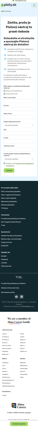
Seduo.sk (22, 342)
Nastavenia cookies (8, 292)
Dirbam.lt (4, 371)
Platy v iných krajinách (8, 198)
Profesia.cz (5, 339)
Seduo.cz (23, 339)
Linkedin (4, 263)
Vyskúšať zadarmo (19, 424)
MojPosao (23, 362)
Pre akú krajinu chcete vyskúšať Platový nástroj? (17, 154)
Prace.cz (4, 342)
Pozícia (6, 105)
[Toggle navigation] (34, 5)
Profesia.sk (5, 336)
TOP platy (4, 208)
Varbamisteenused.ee (8, 386)
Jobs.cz (4, 334)
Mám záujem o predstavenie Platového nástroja (17, 87)
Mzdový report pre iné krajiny (11, 239)
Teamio (22, 336)
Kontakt (4, 256)
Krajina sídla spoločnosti (12, 121)
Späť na (6, 11)
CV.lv (3, 365)
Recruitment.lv (6, 383)
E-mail (6, 138)
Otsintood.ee (6, 377)
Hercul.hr (22, 371)
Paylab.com (23, 351)
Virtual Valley (23, 374)
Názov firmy (8, 113)
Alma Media (26, 306)
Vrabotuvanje (24, 368)
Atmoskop (5, 351)
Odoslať (9, 170)
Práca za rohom (6, 345)
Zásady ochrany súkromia (10, 288)
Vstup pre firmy (6, 242)
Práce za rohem (6, 348)
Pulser (22, 377)
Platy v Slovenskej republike (10, 191)
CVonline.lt (5, 362)
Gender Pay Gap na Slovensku (11, 236)
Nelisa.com (5, 354)
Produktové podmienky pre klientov (13, 218)
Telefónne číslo (9, 146)
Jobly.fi (4, 395)
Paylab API (4, 246)
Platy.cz (22, 345)
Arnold (22, 334)
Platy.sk (22, 348)
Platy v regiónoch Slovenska (10, 195)
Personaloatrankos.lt (8, 380)
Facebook (4, 259)
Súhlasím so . (20, 165)
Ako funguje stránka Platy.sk (11, 222)
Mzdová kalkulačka (7, 205)
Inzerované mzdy (11, 94)
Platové (6, 266)
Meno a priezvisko (10, 97)
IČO (5, 130)
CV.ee (4, 368)
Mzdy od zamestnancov (14, 91)
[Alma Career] (19, 406)
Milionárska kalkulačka (9, 201)
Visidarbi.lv (5, 374)
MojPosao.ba (23, 365)
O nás (3, 225)
